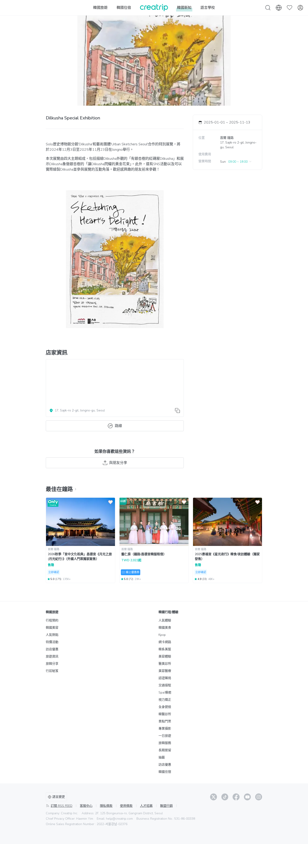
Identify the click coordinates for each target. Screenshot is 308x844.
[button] (236, 161)
